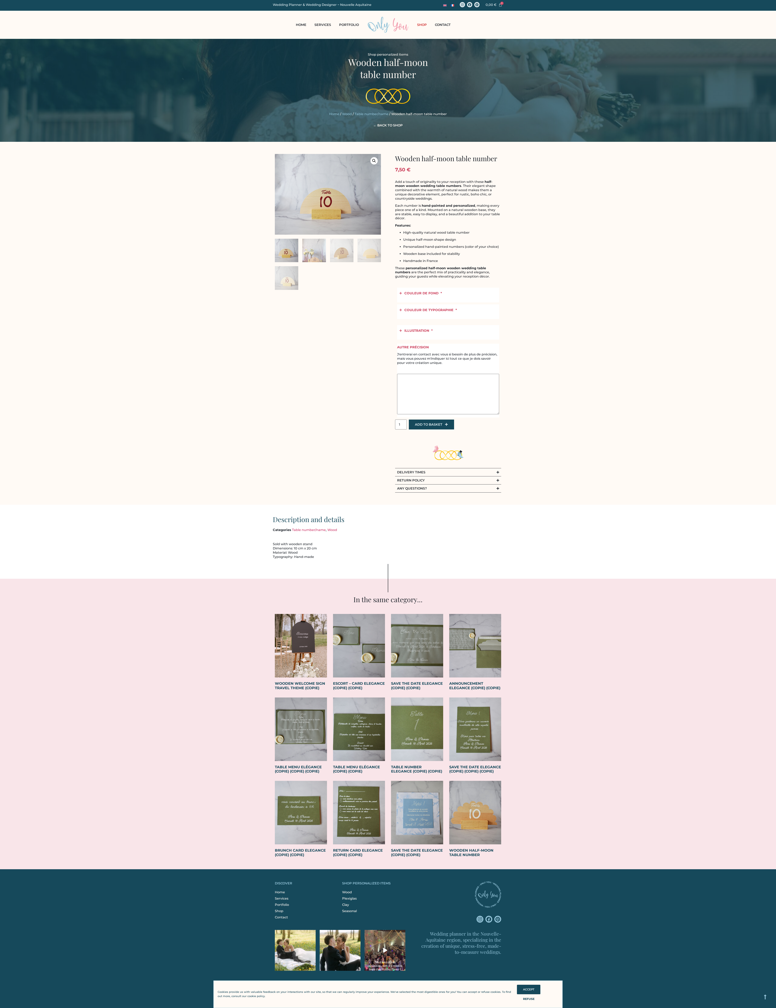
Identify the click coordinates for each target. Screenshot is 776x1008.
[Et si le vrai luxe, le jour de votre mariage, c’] (340, 950)
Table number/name (371, 114)
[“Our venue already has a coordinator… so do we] (385, 950)
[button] (374, 160)
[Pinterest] (477, 4)
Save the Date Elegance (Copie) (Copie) (417, 685)
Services (322, 25)
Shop (422, 25)
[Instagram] (462, 4)
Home (301, 25)
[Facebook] (469, 4)
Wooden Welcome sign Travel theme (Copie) (300, 685)
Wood (347, 114)
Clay (345, 905)
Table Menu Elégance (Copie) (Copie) (356, 769)
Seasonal (349, 911)
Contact (443, 25)
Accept (528, 989)
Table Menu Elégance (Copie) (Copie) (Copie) (298, 769)
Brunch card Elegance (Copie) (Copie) (300, 852)
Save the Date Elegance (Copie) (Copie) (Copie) (475, 769)
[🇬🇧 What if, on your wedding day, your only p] (295, 950)
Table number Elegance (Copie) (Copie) (416, 769)
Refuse (529, 999)
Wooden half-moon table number (471, 852)
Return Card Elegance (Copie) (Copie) (358, 852)
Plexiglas (349, 898)
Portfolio (349, 25)
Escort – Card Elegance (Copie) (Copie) (359, 685)
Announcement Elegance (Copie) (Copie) (474, 685)
